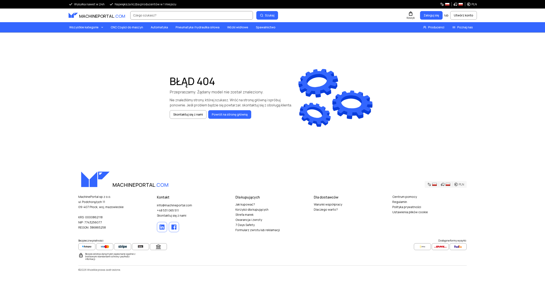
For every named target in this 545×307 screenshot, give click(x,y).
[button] (458, 4)
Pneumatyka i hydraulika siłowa (197, 27)
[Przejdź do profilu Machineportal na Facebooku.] (174, 227)
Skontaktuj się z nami (171, 215)
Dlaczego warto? (326, 209)
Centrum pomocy (404, 197)
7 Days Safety (245, 225)
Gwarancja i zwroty (248, 220)
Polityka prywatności (406, 207)
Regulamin (399, 202)
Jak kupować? (245, 204)
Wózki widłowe (237, 27)
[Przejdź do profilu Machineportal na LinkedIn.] (162, 227)
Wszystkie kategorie (84, 27)
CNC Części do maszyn (127, 27)
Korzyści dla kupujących (251, 209)
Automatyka (159, 27)
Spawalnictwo (265, 27)
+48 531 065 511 (168, 210)
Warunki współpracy (328, 204)
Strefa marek (244, 215)
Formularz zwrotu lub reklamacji (257, 230)
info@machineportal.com (174, 205)
